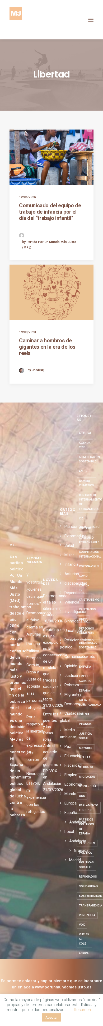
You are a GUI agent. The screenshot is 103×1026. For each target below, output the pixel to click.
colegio (85, 528)
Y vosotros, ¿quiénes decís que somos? (34, 589)
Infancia (71, 564)
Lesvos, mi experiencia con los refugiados (36, 797)
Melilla (85, 757)
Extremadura (75, 536)
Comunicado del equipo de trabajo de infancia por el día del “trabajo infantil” (50, 211)
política (85, 852)
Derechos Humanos (86, 631)
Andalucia (77, 822)
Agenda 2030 (85, 445)
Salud (69, 545)
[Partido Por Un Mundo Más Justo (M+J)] (16, 19)
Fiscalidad (73, 765)
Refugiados (88, 876)
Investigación (75, 611)
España (70, 812)
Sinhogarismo (76, 621)
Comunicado (75, 656)
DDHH (83, 619)
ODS (82, 796)
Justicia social (85, 736)
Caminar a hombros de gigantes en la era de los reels (47, 346)
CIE (81, 518)
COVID (83, 576)
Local (69, 831)
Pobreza (71, 685)
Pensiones (87, 843)
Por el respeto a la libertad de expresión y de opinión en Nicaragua (35, 745)
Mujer (69, 555)
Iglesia (84, 714)
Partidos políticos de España (86, 826)
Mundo (70, 793)
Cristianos (87, 609)
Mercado (86, 767)
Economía (73, 784)
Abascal (85, 433)
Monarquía (87, 786)
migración (87, 776)
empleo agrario (85, 678)
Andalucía (77, 841)
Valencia (71, 602)
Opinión (70, 666)
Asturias (71, 573)
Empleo (70, 774)
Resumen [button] (82, 1009)
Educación (73, 756)
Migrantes (73, 694)
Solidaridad (88, 886)
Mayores (85, 748)
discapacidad (75, 583)
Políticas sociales (86, 865)
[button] (91, 19)
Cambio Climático (86, 483)
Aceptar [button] (51, 1017)
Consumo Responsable (89, 540)
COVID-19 (84, 588)
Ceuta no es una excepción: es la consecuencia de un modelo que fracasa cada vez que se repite (51, 664)
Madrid (75, 860)
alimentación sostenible (89, 459)
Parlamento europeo (88, 808)
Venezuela (87, 915)
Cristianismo (89, 599)
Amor (83, 471)
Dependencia (75, 592)
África (84, 953)
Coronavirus (89, 566)
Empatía (85, 666)
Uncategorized (77, 630)
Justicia (71, 675)
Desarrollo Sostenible (88, 645)
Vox (82, 924)
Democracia (74, 704)
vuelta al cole (84, 939)
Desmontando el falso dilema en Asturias (51, 605)
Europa (70, 803)
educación (87, 657)
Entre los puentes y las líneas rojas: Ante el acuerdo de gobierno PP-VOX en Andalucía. (51, 749)
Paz (67, 746)
